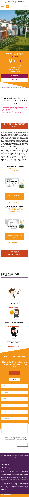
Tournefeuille (7, 469)
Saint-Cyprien (7, 463)
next (27, 30)
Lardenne (6, 466)
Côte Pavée (6, 464)
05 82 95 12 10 (11, 1)
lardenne (6, 87)
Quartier (16, 61)
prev (2, 30)
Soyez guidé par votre (22, 495)
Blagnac (6, 467)
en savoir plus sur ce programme (10, 275)
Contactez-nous (21, 1)
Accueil (2, 87)
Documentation (14, 75)
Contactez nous (24, 492)
